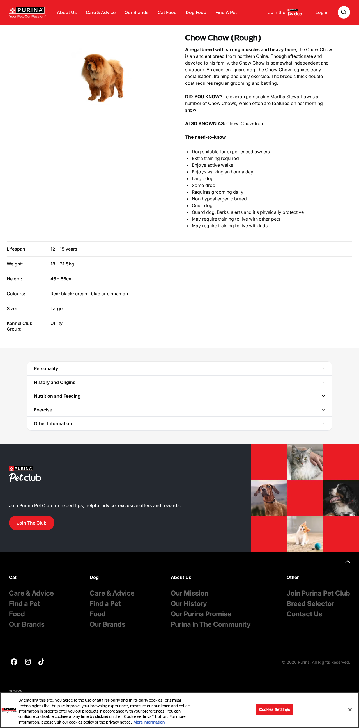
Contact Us (304, 614)
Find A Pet (226, 12)
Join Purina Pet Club (318, 593)
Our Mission (189, 593)
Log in (322, 12)
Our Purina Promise (201, 614)
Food (17, 614)
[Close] (350, 710)
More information (149, 722)
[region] (179, 710)
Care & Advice (101, 12)
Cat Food (167, 12)
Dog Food (196, 12)
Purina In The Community (211, 624)
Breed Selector (310, 603)
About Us (67, 12)
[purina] (14, 662)
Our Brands (137, 12)
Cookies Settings (274, 709)
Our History (189, 603)
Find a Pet (24, 603)
